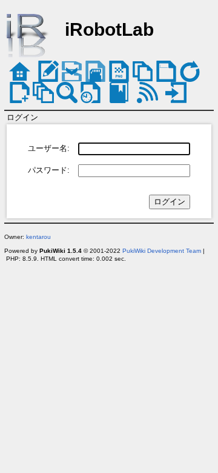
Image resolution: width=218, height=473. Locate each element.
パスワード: (49, 170)
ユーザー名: (49, 148)
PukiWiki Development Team (161, 250)
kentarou (38, 236)
